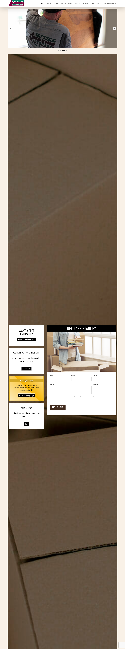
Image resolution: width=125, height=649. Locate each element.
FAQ (93, 3)
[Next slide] (114, 28)
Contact (99, 3)
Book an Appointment (26, 339)
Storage (70, 3)
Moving (48, 3)
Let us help (57, 407)
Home (42, 3)
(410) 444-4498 (110, 3)
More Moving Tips (26, 395)
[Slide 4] (67, 50)
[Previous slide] (10, 28)
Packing (63, 3)
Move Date (96, 384)
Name (52, 375)
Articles (78, 3)
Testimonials (86, 3)
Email (73, 375)
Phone (95, 375)
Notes (52, 384)
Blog (26, 424)
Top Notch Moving (16, 3)
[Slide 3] (63, 50)
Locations (55, 3)
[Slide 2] (60, 50)
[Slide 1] (58, 50)
